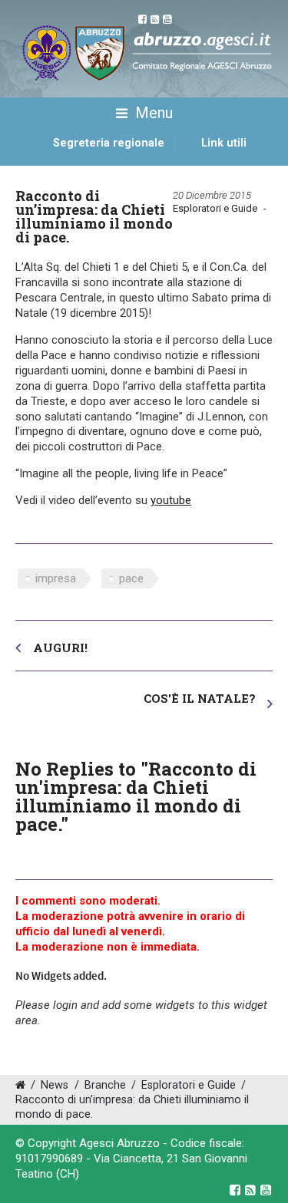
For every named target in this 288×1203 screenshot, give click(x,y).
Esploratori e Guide (215, 208)
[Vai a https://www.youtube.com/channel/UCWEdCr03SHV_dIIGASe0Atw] (265, 1190)
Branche (105, 1085)
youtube (171, 500)
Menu (152, 113)
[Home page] (33, 159)
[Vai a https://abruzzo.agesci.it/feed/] (250, 1190)
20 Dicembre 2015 (212, 195)
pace (131, 578)
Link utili (224, 143)
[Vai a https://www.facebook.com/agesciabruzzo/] (235, 1190)
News (54, 1085)
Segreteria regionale (108, 143)
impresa (55, 578)
